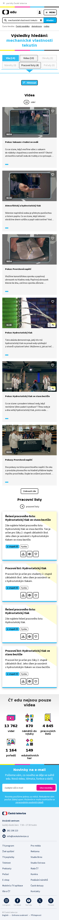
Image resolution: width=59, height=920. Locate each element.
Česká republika (23, 26)
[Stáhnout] (23, 554)
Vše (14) (10, 58)
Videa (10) (28, 58)
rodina (46, 26)
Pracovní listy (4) (30, 65)
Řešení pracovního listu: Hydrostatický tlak (20, 611)
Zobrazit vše (29, 491)
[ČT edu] (9, 13)
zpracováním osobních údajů (29, 802)
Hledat (50, 20)
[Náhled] (29, 554)
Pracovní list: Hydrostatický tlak (25, 568)
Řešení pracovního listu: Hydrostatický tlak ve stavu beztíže (28, 517)
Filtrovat (31, 82)
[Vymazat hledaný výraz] (41, 20)
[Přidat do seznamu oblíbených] (53, 111)
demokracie (37, 26)
